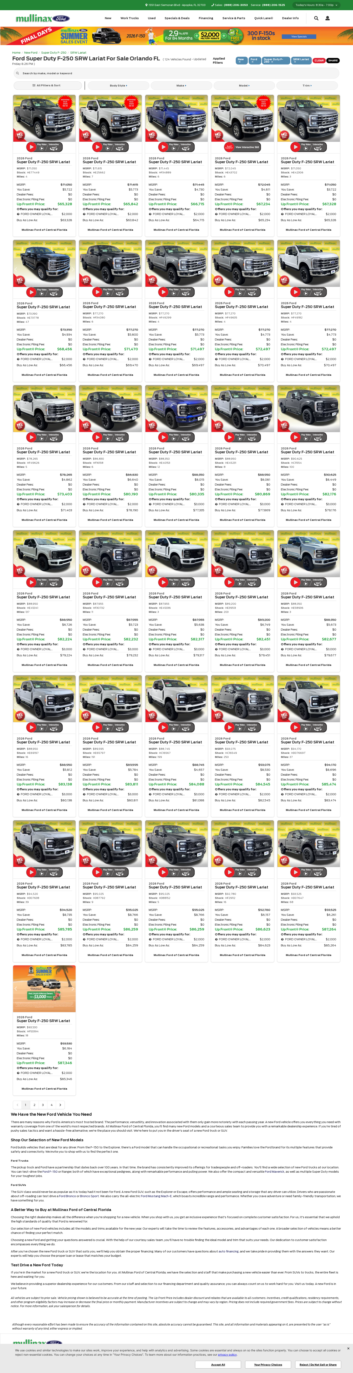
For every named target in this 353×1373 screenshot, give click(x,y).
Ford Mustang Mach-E (156, 1196)
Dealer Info (290, 18)
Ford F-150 (50, 1171)
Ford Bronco (67, 1196)
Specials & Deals (177, 18)
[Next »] (60, 1105)
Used (152, 18)
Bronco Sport (89, 1196)
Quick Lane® (263, 18)
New (108, 18)
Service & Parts (233, 18)
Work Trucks (130, 18)
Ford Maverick (274, 1171)
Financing (206, 18)
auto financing (229, 1251)
